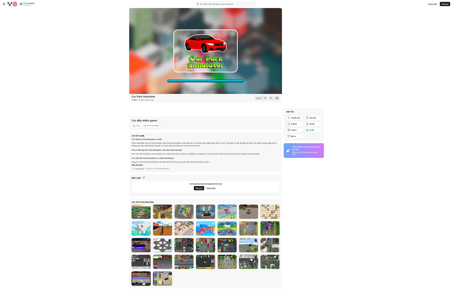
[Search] (197, 4)
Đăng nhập (432, 4)
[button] (137, 165)
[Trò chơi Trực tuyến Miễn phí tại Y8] (12, 4)
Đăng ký (445, 4)
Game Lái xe (139, 169)
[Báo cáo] (271, 98)
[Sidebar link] (4, 4)
